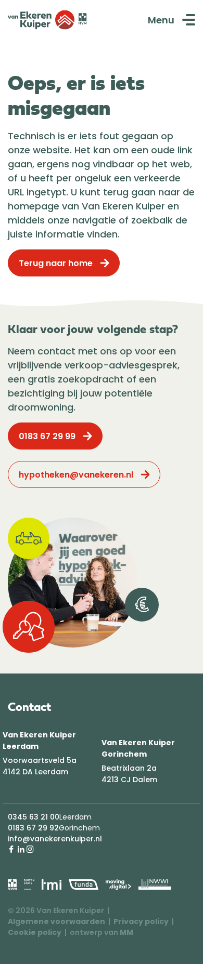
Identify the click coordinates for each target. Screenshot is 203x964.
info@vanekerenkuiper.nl (55, 839)
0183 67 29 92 (33, 828)
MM (126, 932)
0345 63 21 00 (33, 817)
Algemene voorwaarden (56, 921)
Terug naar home (56, 263)
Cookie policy (34, 932)
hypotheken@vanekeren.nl (76, 475)
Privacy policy (141, 921)
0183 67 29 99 (47, 436)
